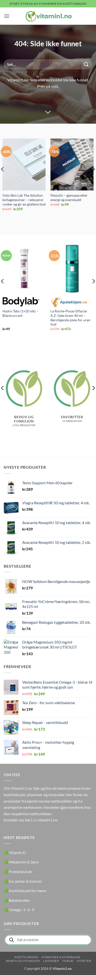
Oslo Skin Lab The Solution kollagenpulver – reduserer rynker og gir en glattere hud (24, 199)
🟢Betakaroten (17, 900)
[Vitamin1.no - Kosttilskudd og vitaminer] (48, 16)
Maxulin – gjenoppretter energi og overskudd (69, 197)
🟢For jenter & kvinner (23, 881)
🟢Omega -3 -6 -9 (19, 909)
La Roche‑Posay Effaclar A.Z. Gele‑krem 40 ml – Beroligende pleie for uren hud (70, 317)
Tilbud (68, 961)
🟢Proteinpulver (18, 871)
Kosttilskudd (26, 957)
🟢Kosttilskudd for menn (25, 890)
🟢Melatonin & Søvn (21, 861)
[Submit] (86, 64)
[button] (7, 16)
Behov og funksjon (23, 961)
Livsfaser (51, 961)
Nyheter (84, 961)
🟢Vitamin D (15, 852)
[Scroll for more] (48, 112)
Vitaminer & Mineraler (60, 957)
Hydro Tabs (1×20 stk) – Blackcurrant (20, 313)
